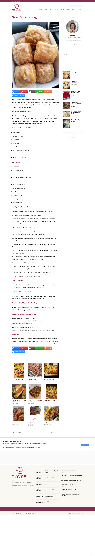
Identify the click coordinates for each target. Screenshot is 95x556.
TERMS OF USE (19, 513)
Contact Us (80, 9)
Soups (73, 9)
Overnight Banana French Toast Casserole (35, 401)
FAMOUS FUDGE (32, 379)
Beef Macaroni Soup (49, 400)
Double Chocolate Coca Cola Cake (34, 423)
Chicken (46, 9)
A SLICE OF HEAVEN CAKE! (68, 471)
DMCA (13, 513)
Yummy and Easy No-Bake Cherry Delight (75, 93)
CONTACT (34, 513)
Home (40, 9)
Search (72, 58)
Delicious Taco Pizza (17, 379)
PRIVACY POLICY (27, 513)
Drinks (62, 9)
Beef (51, 9)
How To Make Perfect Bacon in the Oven (71, 480)
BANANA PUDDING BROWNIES (69, 489)
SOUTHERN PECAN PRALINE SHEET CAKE (76, 112)
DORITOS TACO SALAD (67, 484)
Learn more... (72, 35)
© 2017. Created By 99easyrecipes (76, 513)
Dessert (57, 9)
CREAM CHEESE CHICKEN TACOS (19, 401)
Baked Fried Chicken (17, 423)
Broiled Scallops (48, 423)
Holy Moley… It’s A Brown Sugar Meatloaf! (71, 475)
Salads (68, 9)
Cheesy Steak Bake (49, 379)
